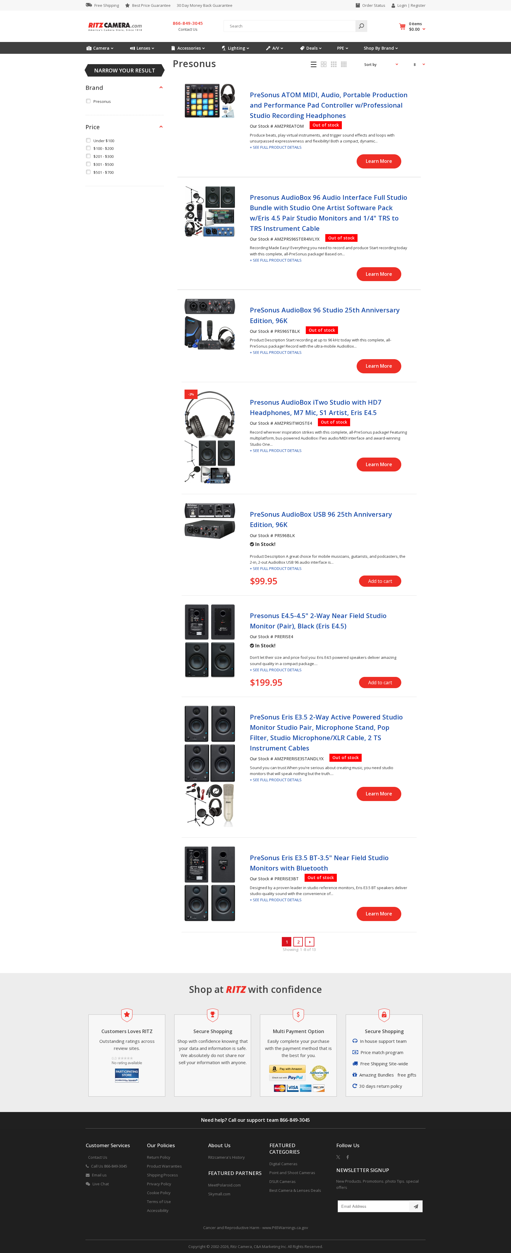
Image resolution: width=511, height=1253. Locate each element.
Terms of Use (159, 1201)
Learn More (379, 161)
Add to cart (380, 581)
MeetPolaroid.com (224, 1185)
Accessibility (158, 1210)
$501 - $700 (103, 172)
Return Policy (158, 1157)
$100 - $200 (103, 148)
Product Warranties (164, 1166)
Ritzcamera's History (226, 1157)
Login (402, 5)
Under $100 (103, 140)
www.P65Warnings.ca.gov (285, 1227)
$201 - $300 (103, 156)
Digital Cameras (283, 1163)
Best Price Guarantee (151, 5)
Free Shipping (106, 5)
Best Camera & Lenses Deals (295, 1190)
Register (418, 5)
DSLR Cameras (282, 1181)
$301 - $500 (103, 164)
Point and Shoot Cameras (292, 1172)
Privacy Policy (159, 1183)
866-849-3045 (295, 1120)
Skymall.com (219, 1194)
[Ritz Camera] (115, 32)
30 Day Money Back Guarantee (204, 5)
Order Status (373, 5)
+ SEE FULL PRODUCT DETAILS (276, 147)
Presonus (102, 101)
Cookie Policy (159, 1192)
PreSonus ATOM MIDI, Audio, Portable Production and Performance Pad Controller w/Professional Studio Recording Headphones (328, 105)
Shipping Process (162, 1175)
